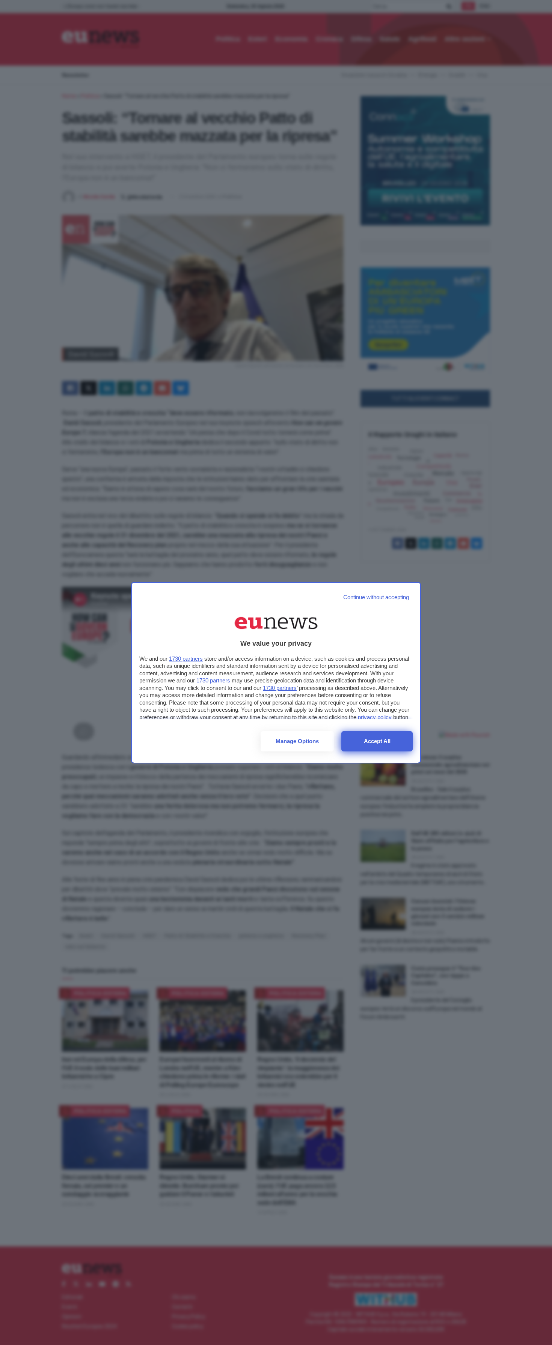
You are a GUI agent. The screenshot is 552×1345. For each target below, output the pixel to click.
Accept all (377, 741)
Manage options (297, 741)
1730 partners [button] (186, 658)
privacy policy (375, 717)
